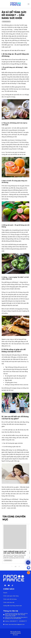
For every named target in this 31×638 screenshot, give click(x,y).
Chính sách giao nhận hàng (11, 596)
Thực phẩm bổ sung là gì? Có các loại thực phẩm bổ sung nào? (14, 552)
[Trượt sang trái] (12, 566)
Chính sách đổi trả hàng (10, 599)
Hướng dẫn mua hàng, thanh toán (12, 605)
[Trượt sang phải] (19, 566)
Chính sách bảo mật (8, 602)
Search (5, 592)
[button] (28, 4)
